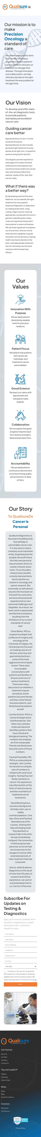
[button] (29, 7)
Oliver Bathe (17, 631)
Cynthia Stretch (16, 714)
